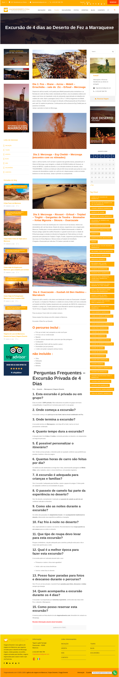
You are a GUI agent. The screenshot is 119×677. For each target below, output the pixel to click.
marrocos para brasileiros (101, 237)
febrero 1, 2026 (10, 272)
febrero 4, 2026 (10, 206)
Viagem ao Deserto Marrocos (101, 343)
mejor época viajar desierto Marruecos (101, 246)
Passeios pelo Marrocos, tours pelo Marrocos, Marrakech (100, 278)
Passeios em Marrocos (99, 268)
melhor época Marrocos (100, 255)
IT (108, 10)
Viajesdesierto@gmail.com (39, 2)
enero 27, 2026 (10, 301)
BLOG (7, 158)
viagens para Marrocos (99, 385)
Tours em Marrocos (98, 320)
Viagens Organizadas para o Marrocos (101, 376)
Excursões (66, 10)
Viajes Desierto (53, 672)
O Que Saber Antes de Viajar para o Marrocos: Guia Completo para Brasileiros (15, 213)
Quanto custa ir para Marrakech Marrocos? (99, 296)
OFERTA (7, 154)
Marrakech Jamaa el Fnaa (100, 229)
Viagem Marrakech (98, 355)
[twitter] (98, 4)
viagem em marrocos (98, 351)
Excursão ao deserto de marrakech (100, 221)
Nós (49, 10)
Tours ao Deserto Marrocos (101, 316)
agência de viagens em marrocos (99, 198)
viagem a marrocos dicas (100, 339)
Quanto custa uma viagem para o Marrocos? (100, 301)
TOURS (7, 150)
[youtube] (101, 4)
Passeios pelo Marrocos (100, 272)
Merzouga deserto (98, 259)
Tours (56, 10)
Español (82, 2)
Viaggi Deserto (63, 672)
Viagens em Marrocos (99, 371)
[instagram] (104, 4)
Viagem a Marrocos (98, 335)
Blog (93, 10)
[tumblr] (95, 4)
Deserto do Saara (97, 212)
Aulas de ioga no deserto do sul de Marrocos (101, 203)
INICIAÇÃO (8, 145)
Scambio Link (90, 672)
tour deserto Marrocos (100, 312)
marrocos (95, 233)
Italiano (88, 2)
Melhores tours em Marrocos (102, 251)
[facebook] (4, 663)
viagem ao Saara (97, 347)
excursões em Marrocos (100, 225)
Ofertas (85, 10)
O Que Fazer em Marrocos (12, 203)
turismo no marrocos (99, 332)
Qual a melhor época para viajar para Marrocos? (100, 290)
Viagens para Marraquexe (100, 381)
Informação (80, 672)
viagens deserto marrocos (101, 367)
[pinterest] (93, 4)
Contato (101, 10)
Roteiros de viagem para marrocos (100, 307)
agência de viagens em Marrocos (37, 672)
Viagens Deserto (97, 363)
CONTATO (8, 172)
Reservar (113, 2)
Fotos (76, 10)
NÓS (6, 163)
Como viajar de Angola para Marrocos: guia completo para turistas (16, 251)
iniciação (41, 10)
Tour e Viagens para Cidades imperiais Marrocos (16, 187)
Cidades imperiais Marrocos (101, 208)
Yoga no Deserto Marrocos (101, 393)
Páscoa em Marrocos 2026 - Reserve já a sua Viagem (101, 285)
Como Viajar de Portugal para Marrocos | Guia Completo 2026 (16, 279)
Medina (93, 241)
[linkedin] (90, 4)
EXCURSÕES (9, 167)
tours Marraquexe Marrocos (101, 324)
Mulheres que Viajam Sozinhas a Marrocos (99, 264)
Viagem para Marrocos (99, 359)
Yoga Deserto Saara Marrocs (102, 389)
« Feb (92, 185)
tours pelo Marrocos (99, 328)
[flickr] (87, 4)
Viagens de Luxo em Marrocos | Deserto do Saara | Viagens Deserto (16, 308)
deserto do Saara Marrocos (101, 216)
